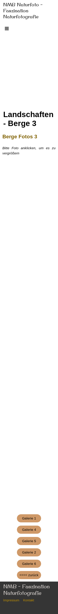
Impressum (11, 600)
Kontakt (28, 600)
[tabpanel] (29, 144)
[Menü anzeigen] (7, 28)
